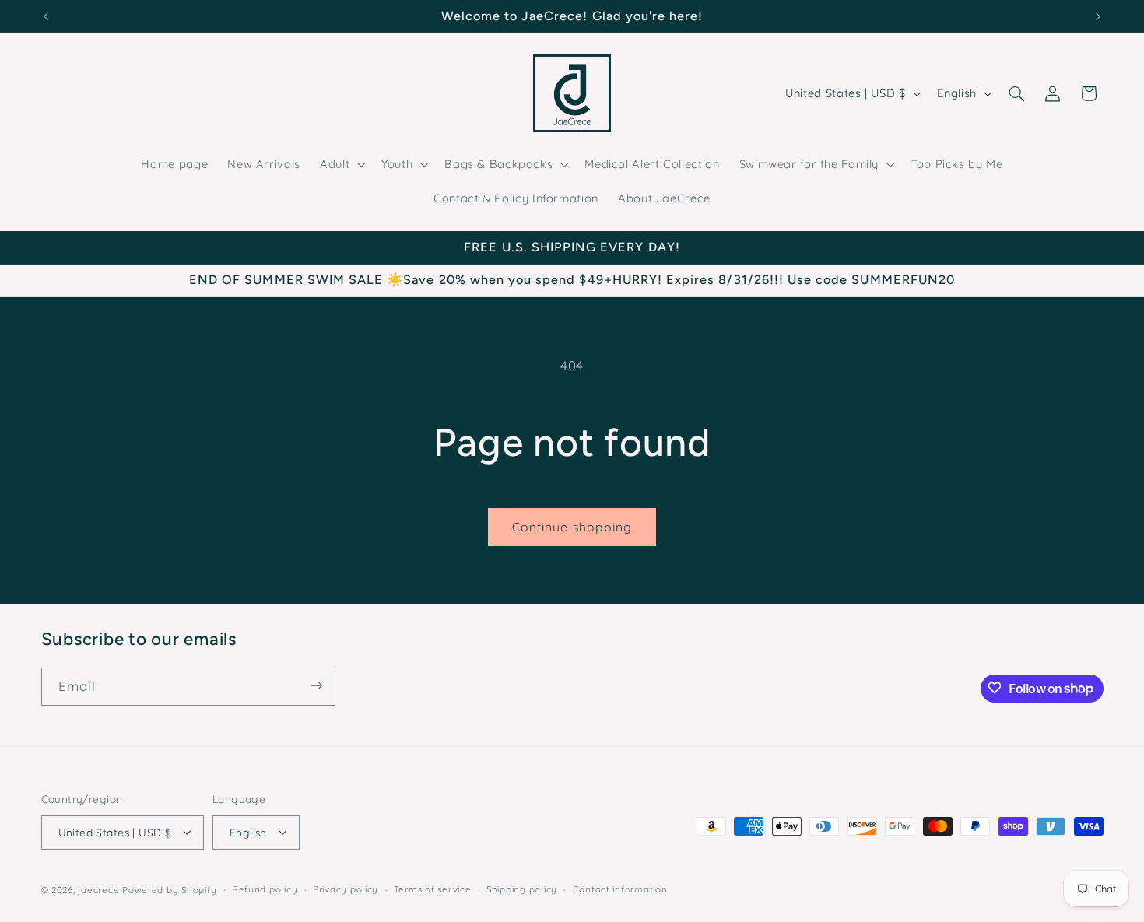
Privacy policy (345, 889)
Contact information (620, 889)
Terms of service (433, 889)
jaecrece (98, 889)
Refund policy (265, 889)
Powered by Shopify (169, 889)
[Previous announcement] (46, 16)
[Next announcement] (1098, 16)
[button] (341, 164)
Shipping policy (521, 889)
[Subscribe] (316, 686)
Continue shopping (572, 527)
